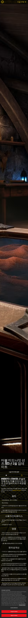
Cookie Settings (14, 607)
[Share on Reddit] (6, 475)
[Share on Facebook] (12, 475)
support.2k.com (17, 490)
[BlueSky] (18, 475)
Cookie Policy (22, 605)
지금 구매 (20, 2)
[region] (14, 602)
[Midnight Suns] (2, 2)
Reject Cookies (14, 615)
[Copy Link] (22, 475)
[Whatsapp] (15, 475)
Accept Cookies (14, 611)
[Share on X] (9, 475)
